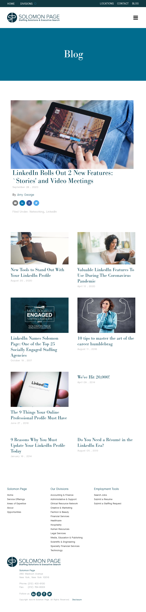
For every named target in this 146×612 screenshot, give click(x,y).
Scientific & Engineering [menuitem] (63, 541)
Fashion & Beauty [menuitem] (60, 512)
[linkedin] (22, 203)
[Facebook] (44, 593)
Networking (37, 211)
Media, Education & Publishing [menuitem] (67, 537)
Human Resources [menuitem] (60, 529)
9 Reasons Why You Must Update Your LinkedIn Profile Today (38, 445)
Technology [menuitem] (57, 550)
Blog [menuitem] (135, 3)
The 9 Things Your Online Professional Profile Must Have (39, 415)
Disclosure (77, 599)
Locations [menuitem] (107, 3)
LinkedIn (51, 211)
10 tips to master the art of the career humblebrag (105, 341)
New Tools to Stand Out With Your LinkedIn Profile (37, 272)
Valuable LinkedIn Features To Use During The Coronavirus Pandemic (105, 275)
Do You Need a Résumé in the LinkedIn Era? (105, 442)
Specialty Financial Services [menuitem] (65, 546)
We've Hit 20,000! (93, 377)
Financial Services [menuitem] (60, 516)
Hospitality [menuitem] (56, 524)
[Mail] (15, 203)
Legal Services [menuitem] (58, 533)
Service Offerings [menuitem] (16, 499)
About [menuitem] (10, 507)
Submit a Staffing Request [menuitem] (107, 503)
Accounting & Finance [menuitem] (62, 495)
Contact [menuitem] (123, 3)
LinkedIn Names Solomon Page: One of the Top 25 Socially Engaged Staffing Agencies (34, 346)
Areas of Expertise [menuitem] (16, 503)
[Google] (38, 593)
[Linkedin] (33, 593)
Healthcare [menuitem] (56, 520)
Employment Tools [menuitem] (106, 489)
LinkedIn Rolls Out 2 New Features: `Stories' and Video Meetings (62, 176)
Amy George (25, 195)
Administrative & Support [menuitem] (64, 499)
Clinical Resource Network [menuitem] (64, 503)
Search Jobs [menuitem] (100, 495)
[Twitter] (49, 593)
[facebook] (29, 203)
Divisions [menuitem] (26, 3)
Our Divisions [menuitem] (60, 489)
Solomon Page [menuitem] (17, 489)
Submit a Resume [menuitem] (103, 499)
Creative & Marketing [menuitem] (61, 507)
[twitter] (36, 203)
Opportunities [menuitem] (14, 512)
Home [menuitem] (11, 3)
